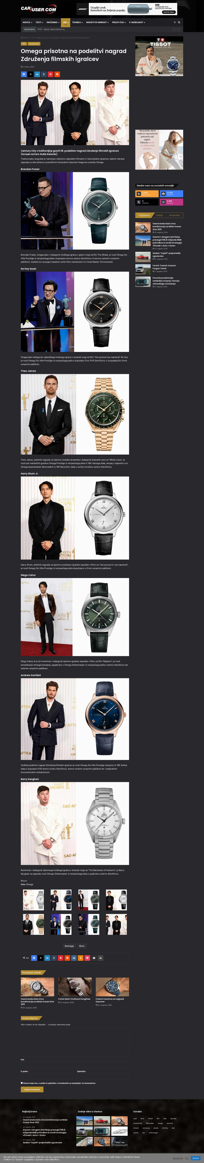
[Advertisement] (159, 102)
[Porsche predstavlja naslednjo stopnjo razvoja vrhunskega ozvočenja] (143, 282)
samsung (146, 1128)
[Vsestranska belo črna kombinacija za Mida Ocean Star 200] (37, 987)
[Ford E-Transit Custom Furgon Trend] (143, 269)
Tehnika (76, 22)
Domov (25, 38)
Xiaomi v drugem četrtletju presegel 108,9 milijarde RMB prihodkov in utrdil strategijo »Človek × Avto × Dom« (167, 241)
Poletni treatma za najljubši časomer (110, 1000)
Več (187, 1158)
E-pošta (25, 1071)
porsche (170, 1123)
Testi (38, 22)
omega (70, 946)
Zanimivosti (34, 44)
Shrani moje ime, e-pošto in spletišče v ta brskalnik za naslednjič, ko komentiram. (59, 1083)
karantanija (137, 1123)
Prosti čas (118, 22)
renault (136, 1128)
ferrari (150, 1118)
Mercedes (150, 1123)
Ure (65, 22)
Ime (23, 1059)
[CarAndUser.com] (39, 9)
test (173, 1128)
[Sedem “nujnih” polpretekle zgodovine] (143, 257)
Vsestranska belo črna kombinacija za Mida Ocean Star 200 (37, 1002)
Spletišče (81, 1071)
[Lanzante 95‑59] (119, 1131)
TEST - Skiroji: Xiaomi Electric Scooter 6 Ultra (56, 29)
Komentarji (174, 215)
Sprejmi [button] (195, 1158)
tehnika (165, 1128)
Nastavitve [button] (178, 1158)
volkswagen (153, 1133)
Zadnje (159, 215)
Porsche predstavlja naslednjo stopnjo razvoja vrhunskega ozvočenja (166, 281)
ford (164, 1118)
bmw (142, 1118)
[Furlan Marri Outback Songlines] (75, 987)
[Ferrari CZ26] (119, 1141)
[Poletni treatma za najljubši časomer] (112, 987)
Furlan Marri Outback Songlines (74, 999)
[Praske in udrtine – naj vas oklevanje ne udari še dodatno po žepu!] (84, 1141)
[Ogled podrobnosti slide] (159, 56)
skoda (155, 1128)
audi (135, 1118)
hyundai (173, 1118)
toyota (135, 1133)
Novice (26, 22)
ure (82, 946)
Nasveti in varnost (96, 22)
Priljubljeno (144, 215)
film (158, 1118)
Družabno (52, 22)
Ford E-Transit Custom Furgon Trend (164, 267)
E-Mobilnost (136, 22)
